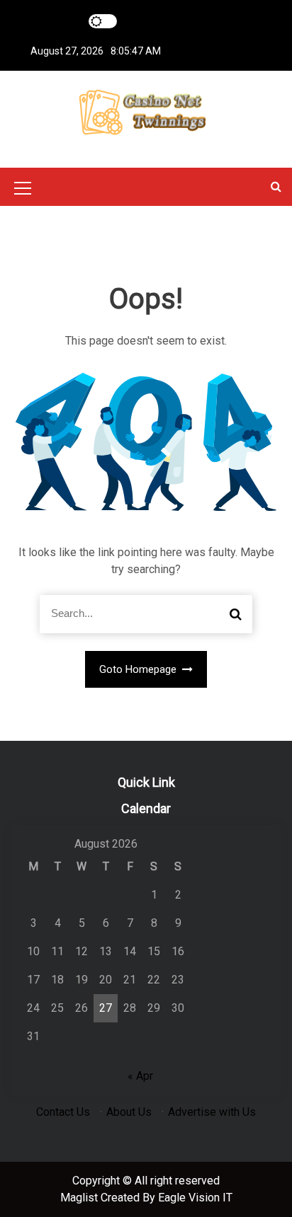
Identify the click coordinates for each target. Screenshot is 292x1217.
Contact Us (63, 1112)
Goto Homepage (139, 669)
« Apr (140, 1076)
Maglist (80, 1197)
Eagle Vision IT (195, 1197)
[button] (276, 186)
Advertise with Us (212, 1112)
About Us (129, 1112)
